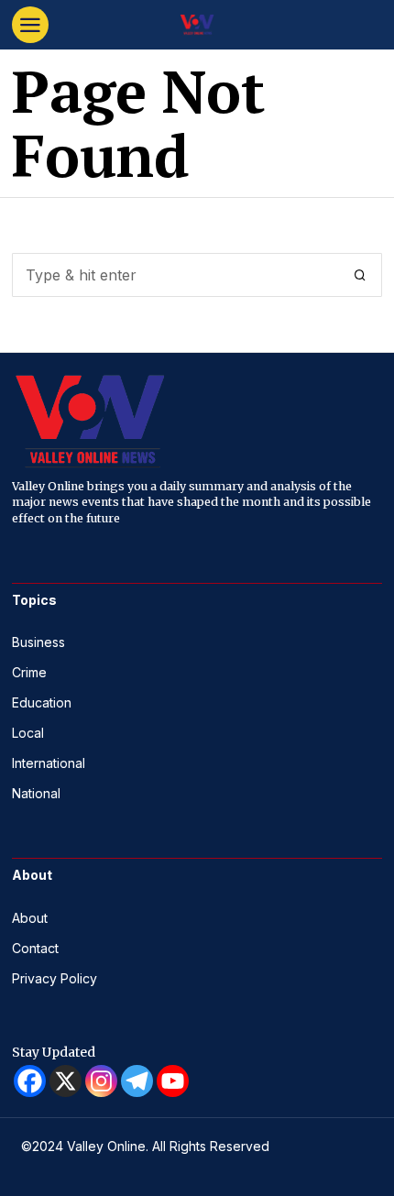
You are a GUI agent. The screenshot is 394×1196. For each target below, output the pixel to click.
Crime (29, 672)
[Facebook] (30, 1081)
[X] (65, 1081)
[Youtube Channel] (173, 1081)
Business (38, 642)
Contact (35, 948)
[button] (360, 275)
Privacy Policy (54, 978)
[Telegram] (137, 1081)
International (48, 763)
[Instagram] (101, 1081)
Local (28, 733)
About (30, 918)
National (36, 793)
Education (41, 702)
